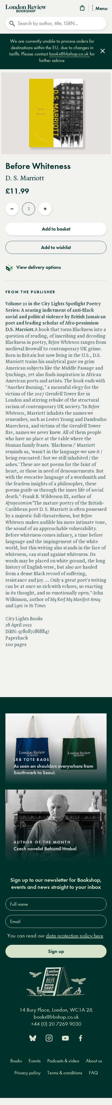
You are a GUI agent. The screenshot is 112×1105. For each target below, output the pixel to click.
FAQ (93, 1073)
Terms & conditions (64, 1073)
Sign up (56, 951)
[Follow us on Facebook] (80, 1037)
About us (94, 1061)
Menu (101, 8)
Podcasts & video (63, 1061)
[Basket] (83, 9)
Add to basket (56, 229)
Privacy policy (27, 1073)
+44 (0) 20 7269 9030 (56, 1024)
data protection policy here (74, 936)
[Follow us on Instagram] (49, 1037)
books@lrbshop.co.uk (69, 54)
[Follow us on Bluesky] (32, 1037)
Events (35, 1061)
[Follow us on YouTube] (65, 1037)
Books (16, 1061)
